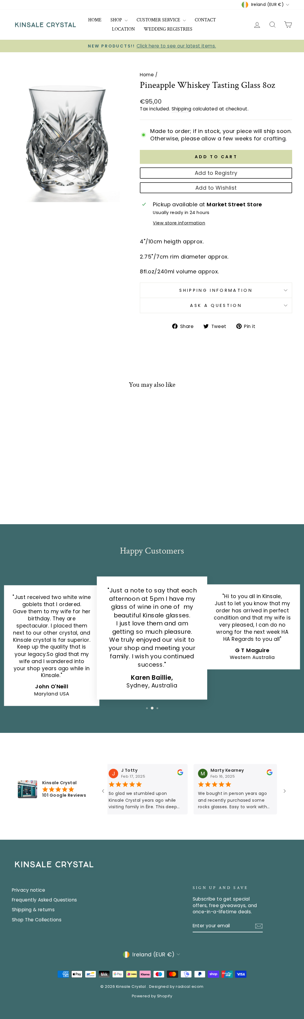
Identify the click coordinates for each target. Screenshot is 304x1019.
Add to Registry (216, 173)
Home (95, 20)
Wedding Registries (168, 29)
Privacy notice (28, 890)
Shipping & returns (33, 910)
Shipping (181, 109)
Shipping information (215, 290)
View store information (179, 223)
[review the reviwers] (172, 774)
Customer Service (159, 20)
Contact (205, 20)
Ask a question (216, 305)
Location (123, 29)
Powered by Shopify (152, 996)
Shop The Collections (36, 920)
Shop (116, 20)
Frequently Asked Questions (44, 900)
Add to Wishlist (216, 187)
